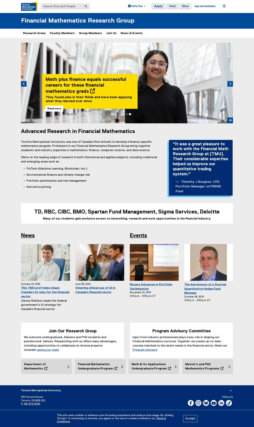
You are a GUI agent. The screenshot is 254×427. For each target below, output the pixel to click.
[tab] (124, 114)
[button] (136, 6)
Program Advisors (145, 350)
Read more (54, 108)
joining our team (48, 350)
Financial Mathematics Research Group (77, 21)
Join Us (111, 33)
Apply (158, 6)
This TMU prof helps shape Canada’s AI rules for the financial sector (45, 292)
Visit (172, 6)
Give (185, 6)
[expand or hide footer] (231, 390)
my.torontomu (204, 6)
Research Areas (34, 33)
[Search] (86, 6)
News (28, 235)
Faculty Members (62, 33)
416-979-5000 (32, 404)
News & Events (132, 33)
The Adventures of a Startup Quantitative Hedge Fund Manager (205, 289)
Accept (190, 418)
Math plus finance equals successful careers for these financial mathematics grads (86, 85)
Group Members (90, 33)
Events (138, 235)
